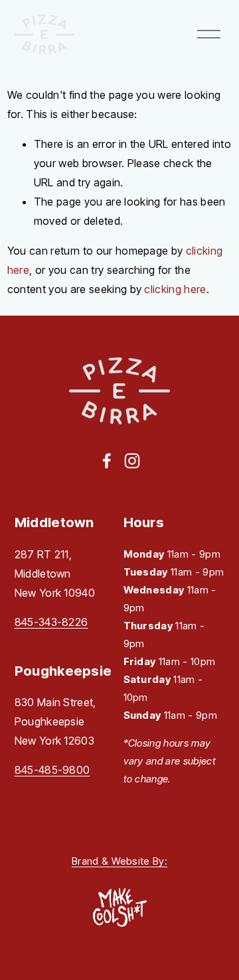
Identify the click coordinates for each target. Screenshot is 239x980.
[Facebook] (107, 461)
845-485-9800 (52, 769)
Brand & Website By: (119, 861)
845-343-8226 (51, 622)
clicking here (175, 289)
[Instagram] (132, 461)
